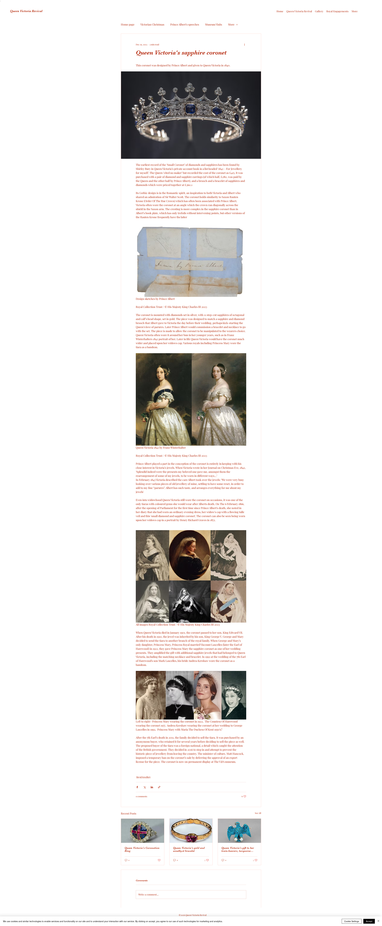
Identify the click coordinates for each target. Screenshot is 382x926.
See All (258, 813)
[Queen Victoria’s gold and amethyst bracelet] (191, 831)
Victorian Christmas (152, 24)
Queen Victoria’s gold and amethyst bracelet (189, 849)
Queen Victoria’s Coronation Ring (142, 849)
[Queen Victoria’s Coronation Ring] (142, 831)
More (231, 24)
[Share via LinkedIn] (151, 787)
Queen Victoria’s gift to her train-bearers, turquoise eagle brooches (237, 849)
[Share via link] (159, 787)
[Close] (378, 921)
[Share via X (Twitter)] (144, 787)
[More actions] (244, 44)
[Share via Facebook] (137, 787)
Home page (127, 24)
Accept (369, 921)
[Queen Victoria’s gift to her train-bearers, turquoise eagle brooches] (239, 831)
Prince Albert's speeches (184, 24)
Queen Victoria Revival (26, 11)
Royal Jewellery (143, 777)
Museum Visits (213, 24)
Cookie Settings (351, 921)
